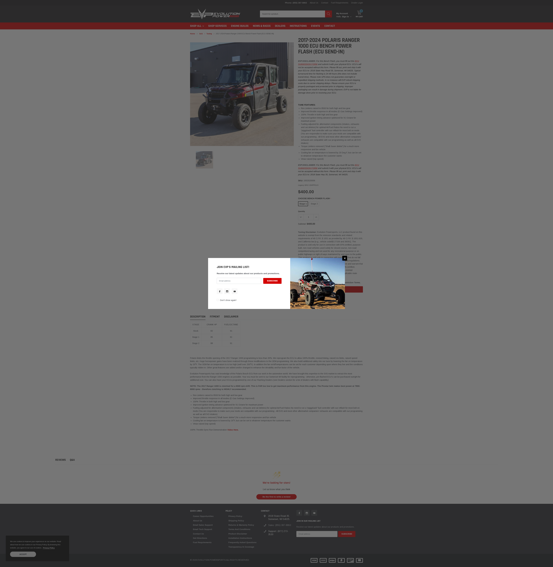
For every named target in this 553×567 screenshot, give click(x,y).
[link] (219, 291)
